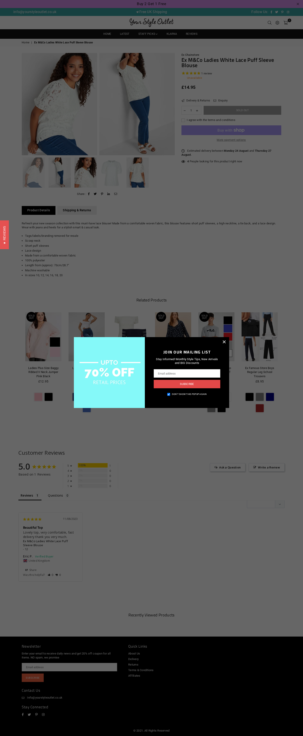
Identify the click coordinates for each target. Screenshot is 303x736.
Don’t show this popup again (189, 394)
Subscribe (187, 384)
